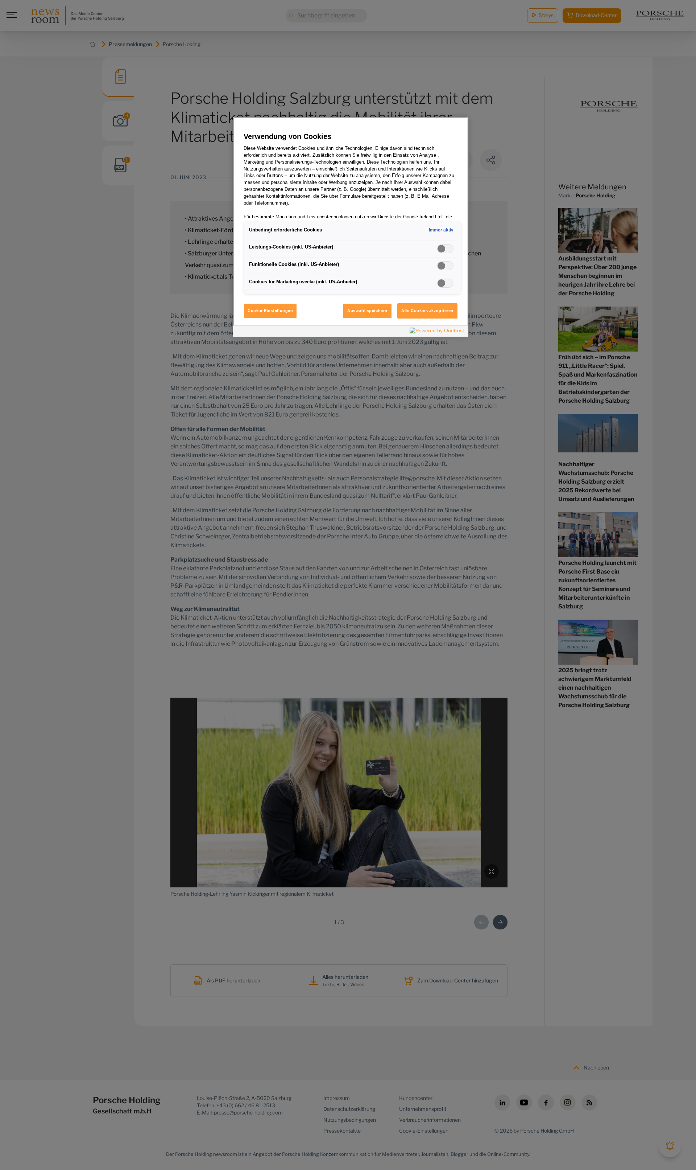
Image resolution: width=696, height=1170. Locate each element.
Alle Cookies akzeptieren (427, 310)
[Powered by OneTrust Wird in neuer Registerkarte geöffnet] (437, 332)
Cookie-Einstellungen (270, 310)
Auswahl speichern (367, 310)
